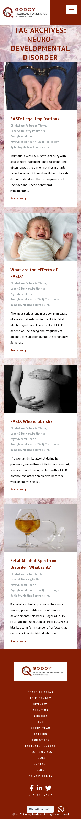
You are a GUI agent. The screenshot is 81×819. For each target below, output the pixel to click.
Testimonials (40, 751)
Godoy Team (40, 728)
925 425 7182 (40, 795)
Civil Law (40, 703)
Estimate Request (40, 745)
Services (40, 716)
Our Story (40, 740)
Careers (40, 734)
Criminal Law (40, 697)
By (30, 147)
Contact (40, 763)
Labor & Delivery (20, 131)
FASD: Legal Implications (34, 119)
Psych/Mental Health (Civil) (27, 142)
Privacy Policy (41, 775)
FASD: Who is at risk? (31, 421)
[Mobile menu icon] (71, 9)
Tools (40, 757)
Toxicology (52, 142)
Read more (16, 198)
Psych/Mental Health (23, 136)
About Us (40, 709)
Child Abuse (17, 125)
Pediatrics (38, 131)
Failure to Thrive (36, 125)
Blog (40, 769)
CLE (40, 722)
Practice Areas (40, 691)
